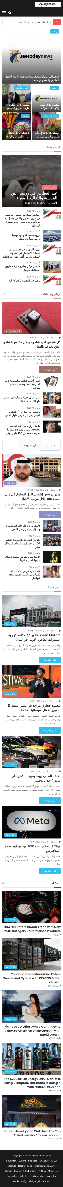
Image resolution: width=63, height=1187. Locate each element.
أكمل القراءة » (50, 369)
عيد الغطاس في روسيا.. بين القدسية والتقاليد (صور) (28, 22)
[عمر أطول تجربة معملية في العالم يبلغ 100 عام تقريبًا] (52, 398)
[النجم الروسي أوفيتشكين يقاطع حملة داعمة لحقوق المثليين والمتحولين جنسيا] (31, 56)
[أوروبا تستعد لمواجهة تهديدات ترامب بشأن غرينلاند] (52, 236)
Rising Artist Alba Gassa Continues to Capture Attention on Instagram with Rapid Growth (33, 1031)
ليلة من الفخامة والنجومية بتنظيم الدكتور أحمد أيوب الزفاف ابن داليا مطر (22, 543)
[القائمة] (4, 12)
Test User (50, 203)
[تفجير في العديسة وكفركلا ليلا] (52, 281)
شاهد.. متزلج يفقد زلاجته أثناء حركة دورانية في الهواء (49, 108)
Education (11, 1160)
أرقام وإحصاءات (50, 116)
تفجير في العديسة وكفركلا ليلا (24, 280)
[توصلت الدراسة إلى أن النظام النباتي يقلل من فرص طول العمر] (46, 126)
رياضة (54, 31)
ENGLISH (44, 1160)
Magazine (53, 1171)
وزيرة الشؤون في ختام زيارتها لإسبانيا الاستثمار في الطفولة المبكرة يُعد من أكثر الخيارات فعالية (21, 253)
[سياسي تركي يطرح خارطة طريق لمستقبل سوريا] (16, 98)
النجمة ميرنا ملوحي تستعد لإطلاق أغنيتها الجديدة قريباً (22, 558)
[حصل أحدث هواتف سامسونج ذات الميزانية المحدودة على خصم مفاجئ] (52, 381)
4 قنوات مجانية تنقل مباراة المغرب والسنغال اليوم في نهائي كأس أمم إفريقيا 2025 (17, 138)
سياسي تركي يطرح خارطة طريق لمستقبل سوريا (17, 108)
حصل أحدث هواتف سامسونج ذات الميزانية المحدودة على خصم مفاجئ (22, 384)
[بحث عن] (9, 12)
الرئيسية (46, 1181)
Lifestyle (11, 1166)
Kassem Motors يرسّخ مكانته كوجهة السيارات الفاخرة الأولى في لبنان (34, 637)
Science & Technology (25, 1171)
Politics (42, 1171)
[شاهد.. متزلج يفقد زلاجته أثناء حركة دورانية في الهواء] (46, 98)
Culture (22, 1160)
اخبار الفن (51, 445)
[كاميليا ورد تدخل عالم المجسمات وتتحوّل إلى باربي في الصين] (52, 526)
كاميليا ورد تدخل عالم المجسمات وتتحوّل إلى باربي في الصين (22, 527)
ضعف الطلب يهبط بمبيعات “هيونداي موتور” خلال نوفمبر (36, 778)
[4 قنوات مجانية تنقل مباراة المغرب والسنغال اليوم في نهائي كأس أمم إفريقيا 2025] (16, 126)
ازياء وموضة (30, 445)
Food (29, 1166)
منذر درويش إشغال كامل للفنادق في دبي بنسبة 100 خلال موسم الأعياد (33, 496)
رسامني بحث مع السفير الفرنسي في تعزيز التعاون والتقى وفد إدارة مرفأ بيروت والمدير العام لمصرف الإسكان (22, 220)
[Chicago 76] (48, 4)
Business (32, 1160)
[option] (31, 84)
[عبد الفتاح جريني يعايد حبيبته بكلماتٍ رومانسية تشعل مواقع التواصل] (52, 572)
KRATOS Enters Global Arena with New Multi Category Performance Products (32, 929)
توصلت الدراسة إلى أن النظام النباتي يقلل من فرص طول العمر (47, 136)
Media (16, 1181)
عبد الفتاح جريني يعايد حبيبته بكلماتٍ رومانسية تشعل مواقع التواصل (24, 574)
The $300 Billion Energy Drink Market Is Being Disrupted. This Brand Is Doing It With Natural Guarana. (32, 1083)
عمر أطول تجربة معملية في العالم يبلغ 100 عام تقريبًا (22, 399)
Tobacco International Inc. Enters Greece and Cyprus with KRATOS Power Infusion (32, 978)
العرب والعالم (22, 88)
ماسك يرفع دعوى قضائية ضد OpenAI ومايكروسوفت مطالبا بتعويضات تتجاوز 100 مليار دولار (23, 429)
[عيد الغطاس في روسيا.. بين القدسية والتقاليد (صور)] (31, 181)
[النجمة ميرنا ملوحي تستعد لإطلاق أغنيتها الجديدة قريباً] (52, 557)
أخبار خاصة (52, 1176)
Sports (8, 1171)
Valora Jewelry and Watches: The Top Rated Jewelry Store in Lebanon (32, 1133)
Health (21, 1166)
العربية (54, 1160)
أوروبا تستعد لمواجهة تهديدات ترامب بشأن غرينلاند (25, 237)
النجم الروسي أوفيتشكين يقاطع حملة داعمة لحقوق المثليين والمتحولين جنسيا (32, 78)
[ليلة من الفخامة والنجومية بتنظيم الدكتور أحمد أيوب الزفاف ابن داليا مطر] (52, 540)
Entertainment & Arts (45, 1166)
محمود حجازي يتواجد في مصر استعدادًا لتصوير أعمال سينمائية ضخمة (34, 707)
